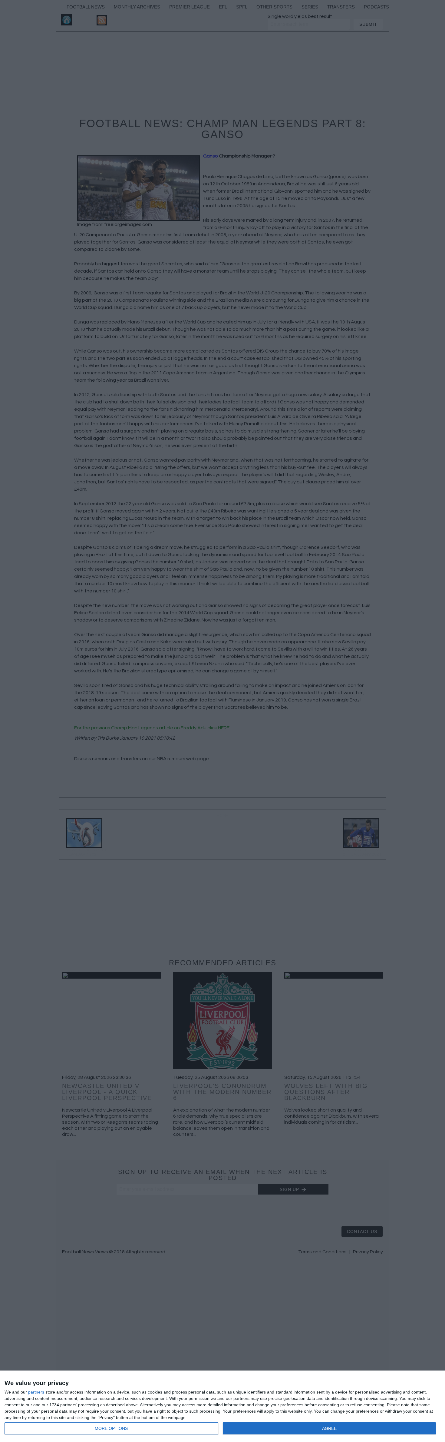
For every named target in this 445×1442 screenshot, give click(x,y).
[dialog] (222, 1406)
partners (36, 1392)
